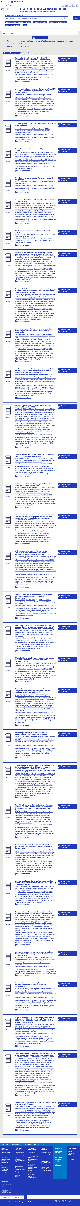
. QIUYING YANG (20, 334)
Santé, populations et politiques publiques (33, 1164)
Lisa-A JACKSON (20, 600)
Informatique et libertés (30, 1144)
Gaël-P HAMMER (43, 915)
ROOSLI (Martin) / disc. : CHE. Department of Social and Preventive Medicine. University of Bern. (33, 821)
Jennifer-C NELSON (21, 602)
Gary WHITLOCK (44, 158)
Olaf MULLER (29, 926)
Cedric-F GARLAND (20, 61)
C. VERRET (31, 1114)
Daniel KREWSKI (30, 334)
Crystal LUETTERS (30, 738)
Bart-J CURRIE (29, 521)
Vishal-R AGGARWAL (21, 1058)
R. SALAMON (19, 1106)
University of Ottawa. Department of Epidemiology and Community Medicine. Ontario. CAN (35, 337)
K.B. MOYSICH (26, 777)
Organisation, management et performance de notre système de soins (33, 1155)
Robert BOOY (49, 560)
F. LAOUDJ (24, 1114)
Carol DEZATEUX (44, 374)
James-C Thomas (45, 487)
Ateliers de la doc (6, 1186)
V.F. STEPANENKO (35, 779)
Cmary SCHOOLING (21, 886)
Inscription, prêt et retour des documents (6, 1156)
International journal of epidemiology (38, 41)
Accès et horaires (6, 1152)
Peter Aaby (27, 957)
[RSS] (63, 5)
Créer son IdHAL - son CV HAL (46, 1155)
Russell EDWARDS (41, 410)
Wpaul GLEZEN (30, 600)
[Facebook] (70, 5)
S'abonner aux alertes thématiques (59, 1156)
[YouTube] (73, 5)
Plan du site (5, 1144)
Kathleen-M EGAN (28, 63)
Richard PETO (33, 158)
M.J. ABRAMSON (25, 96)
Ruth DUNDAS (19, 1024)
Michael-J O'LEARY (36, 416)
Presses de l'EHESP (71, 1154)
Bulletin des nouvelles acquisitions (58, 1160)
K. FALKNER (40, 774)
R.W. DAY (33, 774)
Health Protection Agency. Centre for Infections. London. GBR (34, 667)
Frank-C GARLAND (44, 63)
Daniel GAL (38, 521)
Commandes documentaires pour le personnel (6, 1164)
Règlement (4, 1167)
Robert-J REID (35, 634)
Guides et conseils (6, 1184)
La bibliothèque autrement (32, 1173)
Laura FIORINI (35, 853)
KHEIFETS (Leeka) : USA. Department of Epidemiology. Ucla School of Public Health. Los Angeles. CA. (34, 815)
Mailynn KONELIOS (27, 412)
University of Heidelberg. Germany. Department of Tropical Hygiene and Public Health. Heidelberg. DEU (33, 928)
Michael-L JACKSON (45, 600)
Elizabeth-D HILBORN (33, 487)
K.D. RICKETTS (19, 663)
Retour (12, 33)
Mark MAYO (18, 523)
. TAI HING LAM (22, 890)
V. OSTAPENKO (44, 777)
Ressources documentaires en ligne (18, 22)
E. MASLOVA (35, 775)
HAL (25, 25)
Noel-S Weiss (19, 603)
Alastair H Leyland (40, 1026)
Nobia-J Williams (30, 418)
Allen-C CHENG (19, 521)
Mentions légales (16, 1144)
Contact (42, 1144)
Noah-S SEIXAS (29, 701)
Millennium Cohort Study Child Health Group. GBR (34, 376)
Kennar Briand (39, 409)
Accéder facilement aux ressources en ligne (19, 1165)
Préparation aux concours (32, 1168)
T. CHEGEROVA (25, 774)
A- (6, 5)
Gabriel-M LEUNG (31, 888)
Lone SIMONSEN (45, 602)
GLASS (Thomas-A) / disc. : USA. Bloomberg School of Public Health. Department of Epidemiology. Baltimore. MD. (35, 210)
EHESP (70, 1151)
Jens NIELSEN (19, 957)
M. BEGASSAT (28, 1106)
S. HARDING (18, 258)
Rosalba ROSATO (45, 853)
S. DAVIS (17, 774)
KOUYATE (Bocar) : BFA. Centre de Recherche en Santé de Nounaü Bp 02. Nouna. (35, 917)
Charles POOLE (19, 736)
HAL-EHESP (71, 1159)
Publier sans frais (46, 1170)
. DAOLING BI (18, 410)
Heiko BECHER (33, 915)
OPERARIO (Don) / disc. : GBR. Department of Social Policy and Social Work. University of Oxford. (34, 103)
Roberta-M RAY (19, 701)
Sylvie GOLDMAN (20, 990)
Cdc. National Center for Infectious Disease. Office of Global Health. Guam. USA (34, 421)
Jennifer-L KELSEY (43, 736)
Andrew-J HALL (30, 458)
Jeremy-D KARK (19, 988)
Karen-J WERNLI (27, 703)
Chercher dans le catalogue (19, 1153)
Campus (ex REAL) (73, 1157)
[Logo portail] (5, 9)
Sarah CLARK (28, 156)
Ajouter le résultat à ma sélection (32, 53)
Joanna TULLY (19, 565)
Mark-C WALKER (24, 336)
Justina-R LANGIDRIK (40, 412)
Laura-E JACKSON (20, 487)
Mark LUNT (31, 1058)
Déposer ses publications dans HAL (46, 1162)
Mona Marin (52, 412)
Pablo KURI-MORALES (21, 158)
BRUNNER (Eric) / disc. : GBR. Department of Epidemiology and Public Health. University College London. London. (35, 851)
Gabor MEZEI (41, 738)
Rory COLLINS (37, 156)
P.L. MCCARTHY (45, 775)
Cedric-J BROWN (50, 409)
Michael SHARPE (26, 1060)
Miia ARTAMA (19, 294)
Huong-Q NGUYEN (23, 416)
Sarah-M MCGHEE (43, 888)
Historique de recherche (8, 2)
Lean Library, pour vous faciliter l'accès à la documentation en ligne (6, 1191)
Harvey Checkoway (32, 697)
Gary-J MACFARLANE (42, 1058)
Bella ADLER (29, 988)
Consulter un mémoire (58, 22)
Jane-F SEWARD (19, 418)
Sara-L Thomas (19, 458)
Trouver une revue (40, 22)
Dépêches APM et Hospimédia (60, 1164)
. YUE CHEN (44, 336)
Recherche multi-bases (19, 1156)
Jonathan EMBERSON (49, 156)
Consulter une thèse (12, 25)
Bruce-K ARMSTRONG (37, 61)
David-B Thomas (40, 701)
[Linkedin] (66, 5)
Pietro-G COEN (19, 556)
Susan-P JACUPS (47, 521)
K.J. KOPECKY (49, 774)
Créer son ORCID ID (46, 1158)
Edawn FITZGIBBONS (46, 699)
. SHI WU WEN (40, 334)
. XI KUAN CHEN (35, 336)
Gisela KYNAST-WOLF (21, 915)
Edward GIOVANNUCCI (22, 65)
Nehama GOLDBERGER (47, 988)
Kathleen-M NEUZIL (34, 602)
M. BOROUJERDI (28, 258)
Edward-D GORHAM (39, 65)
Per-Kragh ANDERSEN (38, 957)
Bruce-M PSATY (25, 634)
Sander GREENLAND (31, 736)
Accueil (5, 33)
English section (32, 1170)
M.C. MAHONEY (26, 775)
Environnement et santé (33, 1160)
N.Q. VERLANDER (47, 665)
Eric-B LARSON (26, 632)
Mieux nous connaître (4, 1170)
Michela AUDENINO (34, 850)
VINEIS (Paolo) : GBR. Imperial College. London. (36, 855)
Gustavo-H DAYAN (29, 410)
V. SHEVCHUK (25, 779)
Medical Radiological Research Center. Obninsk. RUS (39, 781)
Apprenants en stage (5, 1160)
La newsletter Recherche (58, 1152)
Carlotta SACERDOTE (21, 850)
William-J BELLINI (28, 409)
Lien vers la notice (41, 37)
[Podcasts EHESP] (77, 5)
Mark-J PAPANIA (48, 416)
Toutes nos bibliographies (32, 1177)
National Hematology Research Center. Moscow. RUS (31, 783)
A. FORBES (35, 101)
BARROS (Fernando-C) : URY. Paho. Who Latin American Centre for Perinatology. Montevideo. (32, 130)
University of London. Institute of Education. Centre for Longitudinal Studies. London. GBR (35, 381)
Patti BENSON (30, 630)
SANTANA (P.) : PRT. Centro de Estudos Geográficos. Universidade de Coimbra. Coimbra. (34, 263)
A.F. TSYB (44, 779)
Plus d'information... (23, 81)
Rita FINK (36, 988)
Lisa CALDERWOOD (32, 374)
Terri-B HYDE (18, 409)
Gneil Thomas (32, 890)
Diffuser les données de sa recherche (45, 1167)
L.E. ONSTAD (35, 777)
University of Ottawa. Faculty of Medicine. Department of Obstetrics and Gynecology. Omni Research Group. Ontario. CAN (33, 341)
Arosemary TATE (20, 374)
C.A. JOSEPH (28, 663)
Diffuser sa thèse (46, 1152)
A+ (11, 5)
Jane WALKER (39, 1060)
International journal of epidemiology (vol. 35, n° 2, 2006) (35, 74)
